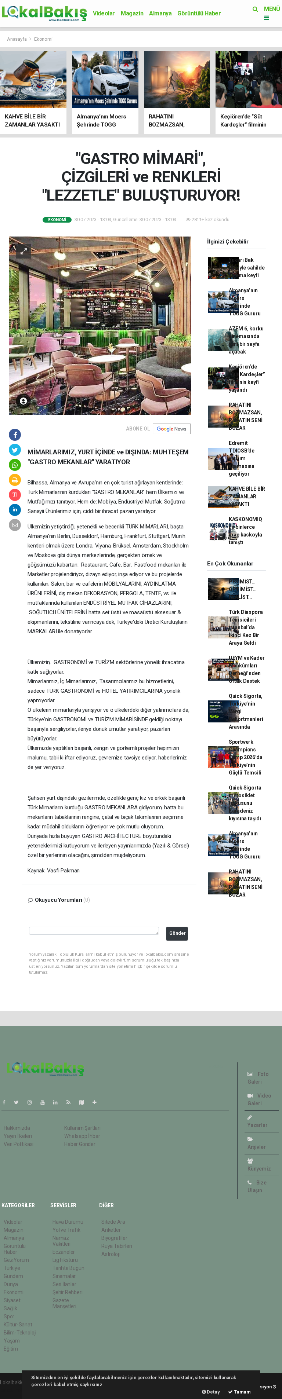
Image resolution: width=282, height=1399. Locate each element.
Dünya (11, 1284)
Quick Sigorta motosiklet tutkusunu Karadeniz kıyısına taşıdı (245, 803)
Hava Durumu (68, 1222)
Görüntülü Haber (199, 13)
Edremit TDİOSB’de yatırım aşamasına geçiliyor (241, 458)
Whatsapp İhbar (82, 1136)
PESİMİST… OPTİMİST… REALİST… (243, 589)
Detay (213, 1392)
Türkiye (12, 1268)
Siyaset (12, 1300)
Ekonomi (43, 39)
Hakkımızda (17, 1128)
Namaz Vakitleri (61, 1241)
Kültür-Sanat (18, 1324)
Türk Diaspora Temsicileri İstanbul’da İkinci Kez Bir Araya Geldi (246, 627)
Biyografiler (114, 1238)
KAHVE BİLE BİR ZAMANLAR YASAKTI (247, 496)
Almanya (160, 13)
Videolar (104, 13)
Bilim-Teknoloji (20, 1333)
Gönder (177, 933)
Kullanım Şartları (82, 1128)
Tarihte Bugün (68, 1268)
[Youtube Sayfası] (45, 1102)
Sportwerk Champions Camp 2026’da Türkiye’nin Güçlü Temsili (246, 757)
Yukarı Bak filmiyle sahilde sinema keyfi (247, 267)
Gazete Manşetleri (64, 1303)
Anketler (110, 1230)
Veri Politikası (18, 1144)
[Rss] (71, 1102)
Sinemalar (64, 1276)
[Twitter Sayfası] (19, 1102)
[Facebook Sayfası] (7, 1102)
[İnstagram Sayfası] (33, 1102)
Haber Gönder (79, 1144)
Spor (9, 1316)
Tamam (242, 1392)
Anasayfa (17, 39)
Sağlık (10, 1308)
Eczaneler (64, 1252)
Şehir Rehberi (68, 1292)
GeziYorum (16, 1260)
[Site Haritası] (84, 1102)
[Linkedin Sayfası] (58, 1102)
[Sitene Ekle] (97, 1102)
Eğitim (11, 1349)
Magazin (132, 13)
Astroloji (110, 1254)
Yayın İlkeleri (18, 1136)
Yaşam (12, 1341)
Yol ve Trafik (66, 1230)
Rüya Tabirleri (116, 1246)
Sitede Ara (113, 1222)
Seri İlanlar (64, 1284)
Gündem (13, 1276)
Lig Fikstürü (65, 1260)
